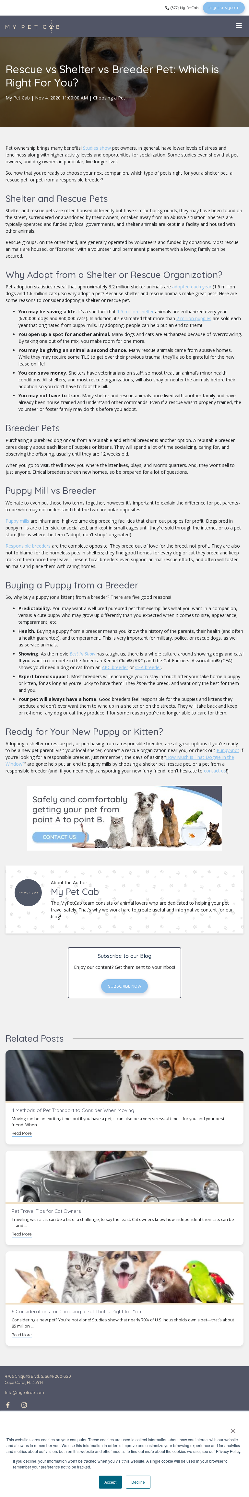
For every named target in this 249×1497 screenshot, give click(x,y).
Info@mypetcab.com (24, 1392)
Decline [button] (138, 1482)
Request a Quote (223, 8)
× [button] (233, 1429)
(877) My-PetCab (184, 8)
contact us (215, 771)
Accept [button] (110, 1482)
